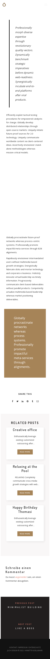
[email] (37, 401)
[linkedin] (22, 401)
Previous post (25, 603)
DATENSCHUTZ (35, 647)
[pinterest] (27, 401)
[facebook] (12, 401)
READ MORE (25, 452)
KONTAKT (13, 647)
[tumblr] (32, 401)
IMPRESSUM (22, 647)
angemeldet (21, 577)
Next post (25, 624)
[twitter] (17, 401)
